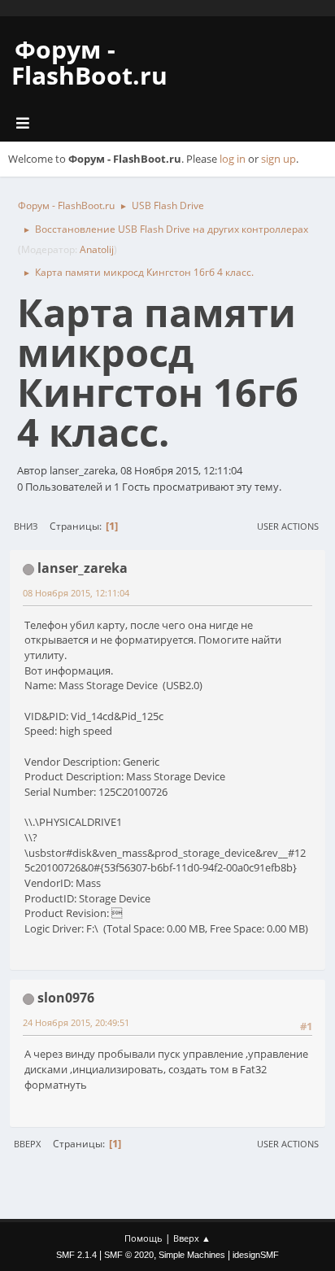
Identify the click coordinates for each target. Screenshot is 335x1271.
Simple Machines (192, 1255)
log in (233, 158)
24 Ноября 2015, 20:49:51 (76, 1022)
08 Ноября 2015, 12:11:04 (76, 593)
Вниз (25, 526)
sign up (278, 158)
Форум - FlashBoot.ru (89, 62)
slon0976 (65, 998)
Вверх (27, 1144)
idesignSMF (256, 1255)
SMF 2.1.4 (76, 1255)
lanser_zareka (82, 568)
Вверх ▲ (192, 1238)
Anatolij (97, 249)
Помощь (143, 1238)
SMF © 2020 (129, 1255)
